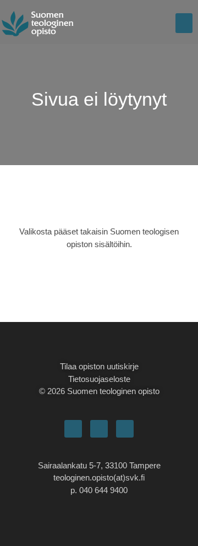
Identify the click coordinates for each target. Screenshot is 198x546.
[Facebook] (73, 429)
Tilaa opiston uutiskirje (99, 366)
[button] (184, 23)
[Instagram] (99, 429)
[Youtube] (125, 429)
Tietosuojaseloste (99, 379)
